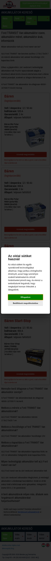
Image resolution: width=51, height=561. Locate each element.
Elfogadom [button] (25, 297)
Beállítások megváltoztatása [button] (25, 303)
